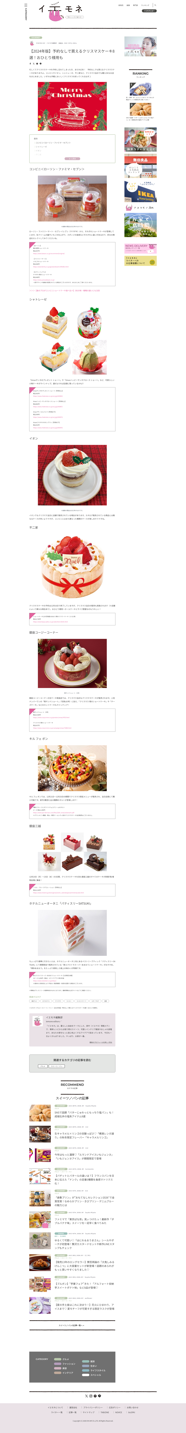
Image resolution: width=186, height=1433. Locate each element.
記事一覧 (73, 1412)
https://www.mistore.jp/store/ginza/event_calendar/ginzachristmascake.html (58, 893)
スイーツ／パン (56, 1066)
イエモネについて (55, 1407)
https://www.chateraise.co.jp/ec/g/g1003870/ (48, 428)
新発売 (121, 5)
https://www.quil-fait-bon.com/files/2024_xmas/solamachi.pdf (53, 813)
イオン (37, 150)
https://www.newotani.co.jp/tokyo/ (44, 981)
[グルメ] (72, 37)
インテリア (67, 1373)
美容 (64, 1368)
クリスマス (58, 1001)
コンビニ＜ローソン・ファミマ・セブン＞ (52, 142)
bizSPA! (131, 1412)
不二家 (37, 154)
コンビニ (69, 1001)
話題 (105, 1001)
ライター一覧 (57, 1412)
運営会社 (73, 1407)
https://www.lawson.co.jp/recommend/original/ (49, 253)
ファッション (68, 1364)
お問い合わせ (132, 1407)
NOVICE (118, 1412)
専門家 (135, 5)
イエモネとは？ (149, 11)
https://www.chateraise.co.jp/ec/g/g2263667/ (48, 407)
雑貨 (92, 1361)
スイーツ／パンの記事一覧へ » (71, 1325)
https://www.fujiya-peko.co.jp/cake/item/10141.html (50, 622)
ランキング (145, 5)
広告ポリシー (115, 1407)
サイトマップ (88, 1412)
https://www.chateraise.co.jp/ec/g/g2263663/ (48, 396)
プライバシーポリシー (93, 1407)
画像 (128, 5)
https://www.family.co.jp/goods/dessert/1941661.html (51, 267)
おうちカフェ (46, 1001)
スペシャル (95, 1375)
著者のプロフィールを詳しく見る (101, 1042)
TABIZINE (105, 1412)
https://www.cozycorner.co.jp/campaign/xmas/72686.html (52, 728)
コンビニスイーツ (81, 1001)
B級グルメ (34, 1001)
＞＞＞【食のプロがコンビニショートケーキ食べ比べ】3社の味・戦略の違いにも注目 (64, 290)
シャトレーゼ (40, 146)
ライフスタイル (97, 1370)
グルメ (42, 1066)
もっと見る (72, 158)
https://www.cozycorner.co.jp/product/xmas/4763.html (51, 717)
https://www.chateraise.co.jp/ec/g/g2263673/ (48, 417)
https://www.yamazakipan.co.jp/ (44, 280)
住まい (93, 1366)
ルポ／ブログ (95, 1001)
